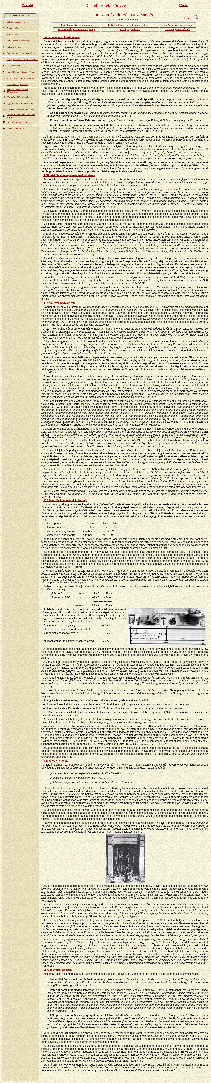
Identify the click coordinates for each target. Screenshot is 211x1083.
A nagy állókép (13, 28)
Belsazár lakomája (15, 47)
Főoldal (183, 5)
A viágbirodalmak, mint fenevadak (22, 59)
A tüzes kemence (14, 34)
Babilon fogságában (16, 22)
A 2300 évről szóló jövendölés (20, 78)
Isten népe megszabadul (17, 122)
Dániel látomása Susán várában (20, 72)
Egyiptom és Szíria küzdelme (20, 103)
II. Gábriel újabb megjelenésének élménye (130, 25)
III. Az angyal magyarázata (178, 25)
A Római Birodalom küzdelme (20, 109)
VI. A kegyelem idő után (177, 29)
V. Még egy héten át (130, 29)
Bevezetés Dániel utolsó (17, 89)
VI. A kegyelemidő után (57, 970)
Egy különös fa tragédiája (18, 40)
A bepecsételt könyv (16, 128)
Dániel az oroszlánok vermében (21, 53)
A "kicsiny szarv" (14, 66)
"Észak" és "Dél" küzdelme (18, 97)
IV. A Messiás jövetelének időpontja (76, 29)
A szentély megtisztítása (17, 84)
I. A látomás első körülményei (76, 25)
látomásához (12, 92)
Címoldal (27, 5)
